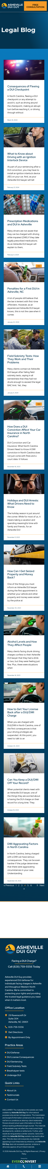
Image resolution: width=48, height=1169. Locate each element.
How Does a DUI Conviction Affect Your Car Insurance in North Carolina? (23, 431)
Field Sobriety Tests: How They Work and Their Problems (23, 359)
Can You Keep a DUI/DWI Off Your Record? (22, 781)
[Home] (8, 1166)
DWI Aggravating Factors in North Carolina (22, 845)
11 (37, 885)
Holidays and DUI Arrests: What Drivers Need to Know (23, 504)
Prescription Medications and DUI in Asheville (22, 222)
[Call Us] (24, 1166)
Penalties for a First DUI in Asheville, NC (23, 290)
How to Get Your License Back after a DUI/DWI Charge (22, 712)
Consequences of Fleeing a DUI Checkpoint (23, 88)
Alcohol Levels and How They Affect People (22, 643)
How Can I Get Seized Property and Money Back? (20, 574)
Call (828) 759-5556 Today (24, 966)
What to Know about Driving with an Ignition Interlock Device (21, 157)
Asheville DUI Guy (15, 1151)
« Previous (9, 885)
